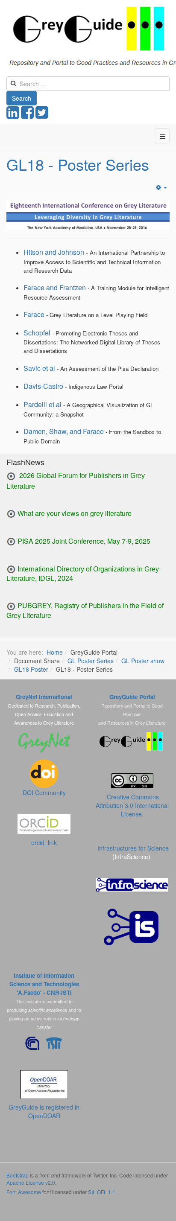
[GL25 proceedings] (11, 476)
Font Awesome (23, 1191)
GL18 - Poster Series (77, 164)
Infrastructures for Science (133, 848)
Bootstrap (17, 1175)
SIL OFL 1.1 (101, 1191)
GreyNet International (44, 697)
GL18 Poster (31, 669)
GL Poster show (142, 660)
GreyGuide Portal (132, 697)
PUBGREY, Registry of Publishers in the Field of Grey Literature (85, 610)
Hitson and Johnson (53, 252)
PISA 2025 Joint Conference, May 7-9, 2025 (84, 541)
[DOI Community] (44, 773)
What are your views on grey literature (75, 513)
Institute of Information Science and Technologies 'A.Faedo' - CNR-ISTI (44, 984)
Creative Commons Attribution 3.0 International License (132, 805)
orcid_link (44, 842)
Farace (33, 314)
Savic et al (39, 368)
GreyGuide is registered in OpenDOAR (44, 1111)
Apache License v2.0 (30, 1182)
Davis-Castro (43, 386)
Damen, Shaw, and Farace (63, 431)
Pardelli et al (42, 404)
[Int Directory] (11, 569)
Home (55, 652)
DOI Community (44, 792)
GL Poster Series (90, 660)
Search (21, 98)
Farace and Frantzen (54, 287)
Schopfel (36, 333)
